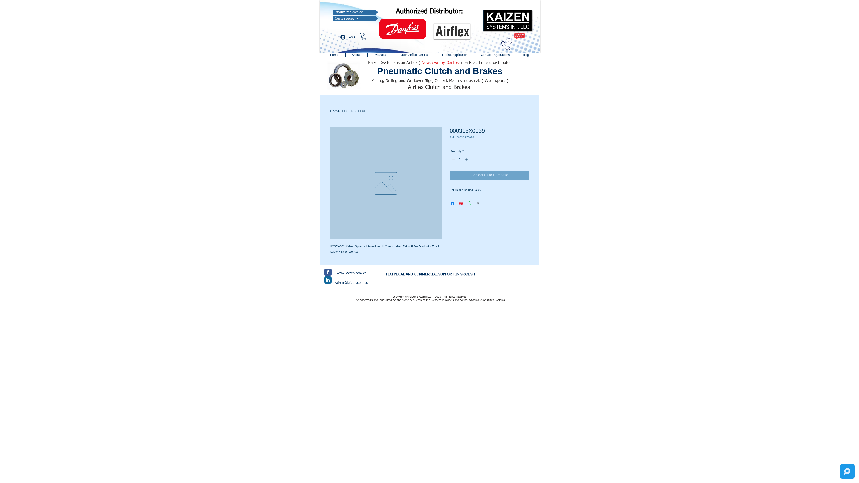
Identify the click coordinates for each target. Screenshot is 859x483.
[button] (364, 36)
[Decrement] (453, 159)
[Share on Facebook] (452, 203)
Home (335, 111)
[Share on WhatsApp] (469, 203)
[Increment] (467, 159)
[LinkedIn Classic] (328, 280)
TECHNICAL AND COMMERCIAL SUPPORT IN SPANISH (430, 274)
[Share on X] (478, 203)
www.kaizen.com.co (351, 273)
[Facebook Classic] (328, 272)
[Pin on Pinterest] (461, 203)
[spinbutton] (460, 159)
